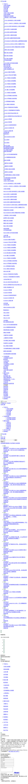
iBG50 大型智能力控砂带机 (10, 260)
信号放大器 (6, 132)
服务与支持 (6, 373)
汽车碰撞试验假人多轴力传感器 (11, 348)
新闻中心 (5, 727)
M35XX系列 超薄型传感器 (10, 196)
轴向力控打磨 (6, 64)
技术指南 (12, 443)
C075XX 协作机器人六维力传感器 (12, 183)
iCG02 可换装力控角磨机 (9, 247)
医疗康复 (5, 695)
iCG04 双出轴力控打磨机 (9, 252)
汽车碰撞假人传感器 (8, 690)
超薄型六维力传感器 (8, 218)
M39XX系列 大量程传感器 (10, 199)
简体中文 (4, 403)
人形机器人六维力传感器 (9, 17)
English (9, 403)
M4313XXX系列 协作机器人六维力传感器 (14, 191)
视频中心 (5, 391)
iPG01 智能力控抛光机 (9, 268)
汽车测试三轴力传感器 (9, 340)
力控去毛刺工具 (7, 67)
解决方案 (5, 679)
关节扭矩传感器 (7, 60)
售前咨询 (8, 423)
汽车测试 (5, 11)
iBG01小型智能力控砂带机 (10, 263)
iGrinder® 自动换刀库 (8, 298)
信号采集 (5, 10)
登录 (2, 404)
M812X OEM (6, 318)
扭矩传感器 (6, 7)
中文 (2, 437)
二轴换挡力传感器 (8, 337)
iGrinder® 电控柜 (7, 292)
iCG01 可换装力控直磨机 (9, 244)
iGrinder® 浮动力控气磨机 (9, 242)
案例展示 (7, 443)
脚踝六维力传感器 (8, 220)
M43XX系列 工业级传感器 (10, 194)
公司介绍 (5, 725)
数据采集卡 (6, 133)
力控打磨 (5, 8)
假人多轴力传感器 (8, 149)
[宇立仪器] (3, 1)
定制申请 (8, 426)
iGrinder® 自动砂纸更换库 (9, 295)
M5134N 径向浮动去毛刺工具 (10, 282)
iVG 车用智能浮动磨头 (9, 266)
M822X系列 (6, 315)
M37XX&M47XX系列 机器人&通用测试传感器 (15, 204)
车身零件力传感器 (8, 343)
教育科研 (5, 698)
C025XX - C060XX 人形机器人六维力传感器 (14, 186)
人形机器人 (6, 693)
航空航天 (5, 682)
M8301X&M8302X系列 (9, 307)
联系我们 (5, 398)
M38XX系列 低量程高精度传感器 (11, 202)
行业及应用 (6, 356)
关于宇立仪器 (6, 397)
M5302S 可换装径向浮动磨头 (10, 274)
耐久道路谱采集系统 (8, 146)
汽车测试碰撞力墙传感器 (9, 353)
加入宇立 (5, 730)
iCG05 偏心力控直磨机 (9, 255)
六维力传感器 (6, 5)
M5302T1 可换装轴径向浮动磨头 (11, 276)
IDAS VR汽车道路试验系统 (10, 324)
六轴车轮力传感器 (8, 335)
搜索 (16, 440)
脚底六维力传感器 (8, 223)
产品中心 (5, 4)
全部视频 (3, 443)
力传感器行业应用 (8, 358)
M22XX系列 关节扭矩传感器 (10, 232)
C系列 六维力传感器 (8, 13)
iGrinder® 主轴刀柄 (8, 300)
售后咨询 (8, 425)
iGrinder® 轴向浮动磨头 (9, 239)
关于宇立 (5, 722)
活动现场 (17, 443)
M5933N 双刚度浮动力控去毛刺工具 (12, 284)
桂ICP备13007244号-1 (14, 751)
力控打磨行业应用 (8, 370)
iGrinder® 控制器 (7, 290)
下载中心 (5, 374)
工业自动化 (6, 685)
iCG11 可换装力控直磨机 (9, 258)
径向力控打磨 (6, 66)
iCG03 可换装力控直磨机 (9, 250)
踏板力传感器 (6, 332)
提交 (2, 779)
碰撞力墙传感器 (7, 151)
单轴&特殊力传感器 (8, 16)
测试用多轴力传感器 (8, 148)
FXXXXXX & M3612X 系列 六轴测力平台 (14, 207)
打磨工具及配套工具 (8, 69)
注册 (4, 404)
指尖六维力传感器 (8, 226)
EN (4, 437)
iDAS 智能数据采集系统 (9, 327)
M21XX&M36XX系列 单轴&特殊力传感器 (14, 212)
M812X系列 (6, 312)
